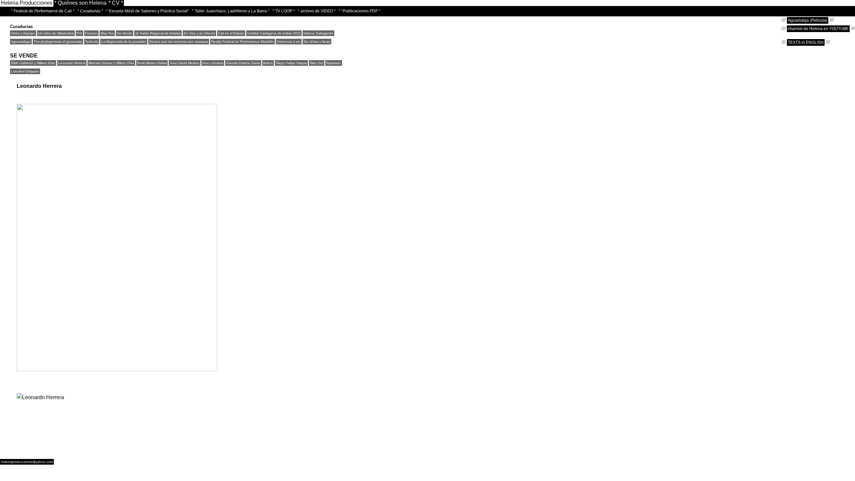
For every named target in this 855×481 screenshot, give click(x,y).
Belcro (268, 63)
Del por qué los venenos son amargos (178, 41)
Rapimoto (333, 63)
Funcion (91, 33)
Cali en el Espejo (231, 33)
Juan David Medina (184, 63)
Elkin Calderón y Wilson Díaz (33, 63)
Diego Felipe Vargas (291, 63)
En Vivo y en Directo (199, 33)
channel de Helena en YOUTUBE (818, 28)
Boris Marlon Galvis (152, 63)
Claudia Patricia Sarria (243, 63)
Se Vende (124, 33)
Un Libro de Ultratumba (56, 33)
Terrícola (91, 41)
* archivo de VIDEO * (317, 11)
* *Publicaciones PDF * (359, 11)
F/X (79, 33)
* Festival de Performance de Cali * (42, 11)
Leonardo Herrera (72, 63)
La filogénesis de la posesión (123, 41)
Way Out (107, 33)
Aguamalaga (21, 41)
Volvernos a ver (289, 41)
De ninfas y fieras (317, 41)
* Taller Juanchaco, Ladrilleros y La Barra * (231, 11)
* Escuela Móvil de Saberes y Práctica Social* (147, 11)
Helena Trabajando (318, 33)
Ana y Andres (212, 63)
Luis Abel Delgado (25, 71)
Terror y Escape (23, 33)
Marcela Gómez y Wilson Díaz (111, 63)
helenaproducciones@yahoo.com (27, 462)
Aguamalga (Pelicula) (807, 20)
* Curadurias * (90, 11)
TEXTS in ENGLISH (806, 42)
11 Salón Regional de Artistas (158, 33)
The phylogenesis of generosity (58, 41)
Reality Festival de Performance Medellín (242, 41)
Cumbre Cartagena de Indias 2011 (274, 33)
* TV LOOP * (284, 11)
